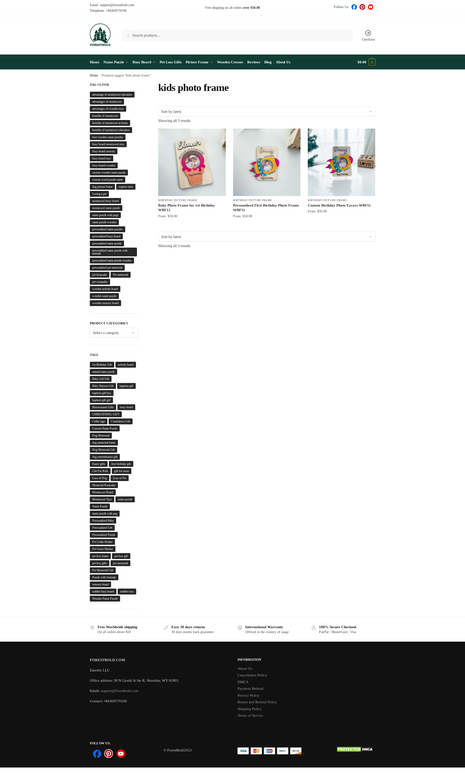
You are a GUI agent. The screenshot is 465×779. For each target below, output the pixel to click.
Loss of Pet (119, 478)
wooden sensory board (105, 303)
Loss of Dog (99, 478)
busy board (126, 407)
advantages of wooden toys (108, 108)
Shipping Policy (250, 709)
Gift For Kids (100, 471)
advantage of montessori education (112, 94)
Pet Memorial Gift (102, 570)
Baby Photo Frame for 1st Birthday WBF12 (186, 207)
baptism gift (126, 386)
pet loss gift (121, 556)
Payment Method (250, 689)
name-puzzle (125, 499)
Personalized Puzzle (103, 535)
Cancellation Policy (252, 675)
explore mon (126, 186)
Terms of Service (250, 715)
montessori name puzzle (106, 208)
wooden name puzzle (104, 296)
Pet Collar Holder (102, 542)
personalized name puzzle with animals (109, 252)
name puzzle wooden (104, 222)
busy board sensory (103, 151)
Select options (192, 227)
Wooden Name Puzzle (105, 598)
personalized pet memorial (107, 267)
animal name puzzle (103, 371)
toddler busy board (103, 591)
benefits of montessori (105, 116)
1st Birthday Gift (102, 364)
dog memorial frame (103, 442)
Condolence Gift (120, 421)
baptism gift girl (101, 400)
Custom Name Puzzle (104, 428)
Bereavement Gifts (103, 407)
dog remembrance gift (104, 457)
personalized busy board (106, 236)
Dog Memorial (100, 435)
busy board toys (101, 158)
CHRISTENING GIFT (105, 414)
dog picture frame (102, 186)
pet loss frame (100, 556)
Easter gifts (98, 464)
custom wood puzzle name (107, 179)
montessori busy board (105, 201)
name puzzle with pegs (105, 215)
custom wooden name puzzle (108, 172)
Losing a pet (99, 194)
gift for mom (121, 471)
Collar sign (98, 421)
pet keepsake (99, 274)
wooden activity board (105, 289)
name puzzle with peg (104, 513)
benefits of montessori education (111, 130)
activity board (126, 364)
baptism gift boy (101, 393)
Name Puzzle (99, 506)
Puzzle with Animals (104, 577)
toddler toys (127, 591)
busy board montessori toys (108, 144)
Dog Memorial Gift (103, 449)
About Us (245, 668)
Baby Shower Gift (103, 386)
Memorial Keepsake (103, 485)
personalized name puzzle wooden (112, 260)
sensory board (100, 584)
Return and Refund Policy (257, 702)
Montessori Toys (102, 499)
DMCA (243, 682)
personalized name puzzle (107, 243)
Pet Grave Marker (102, 549)
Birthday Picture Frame (177, 200)
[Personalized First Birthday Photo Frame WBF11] (266, 162)
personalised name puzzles (107, 229)
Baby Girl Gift (100, 379)
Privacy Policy (248, 695)
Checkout (368, 39)
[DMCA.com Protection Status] (355, 752)
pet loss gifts (99, 563)
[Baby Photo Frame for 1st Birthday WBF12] (192, 162)
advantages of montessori (107, 101)
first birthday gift (121, 464)
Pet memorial (120, 274)
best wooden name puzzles (107, 137)
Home (94, 75)
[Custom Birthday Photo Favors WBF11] (341, 162)
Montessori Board (102, 492)
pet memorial (120, 563)
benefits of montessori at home (110, 123)
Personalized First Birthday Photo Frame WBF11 (266, 207)
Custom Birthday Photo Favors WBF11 (339, 205)
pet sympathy (100, 282)
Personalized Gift (102, 527)
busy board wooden (103, 165)
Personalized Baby (103, 520)
